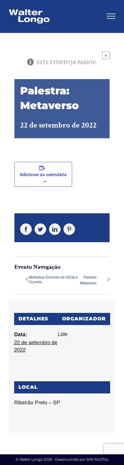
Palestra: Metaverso (88, 280)
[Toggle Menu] (111, 16)
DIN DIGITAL (98, 459)
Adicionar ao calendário (43, 174)
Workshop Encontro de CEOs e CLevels (53, 279)
